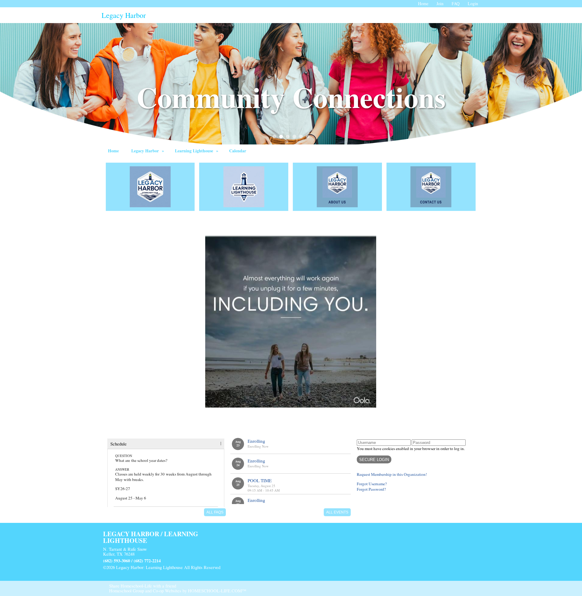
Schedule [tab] (118, 444)
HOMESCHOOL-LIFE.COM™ (217, 591)
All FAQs (214, 512)
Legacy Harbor (148, 150)
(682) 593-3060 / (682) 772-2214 (132, 560)
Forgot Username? (372, 483)
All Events (337, 512)
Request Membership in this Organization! (392, 474)
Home (113, 150)
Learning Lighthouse (197, 150)
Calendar (237, 150)
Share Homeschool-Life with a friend (142, 586)
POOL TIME (260, 480)
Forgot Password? (371, 489)
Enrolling (256, 441)
